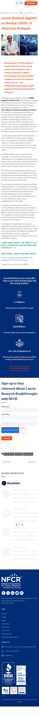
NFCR (17, 15)
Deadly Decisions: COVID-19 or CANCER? (15, 266)
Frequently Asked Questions (10, 639)
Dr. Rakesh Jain (13, 102)
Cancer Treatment (9, 456)
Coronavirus (29, 15)
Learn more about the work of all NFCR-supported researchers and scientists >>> (19, 247)
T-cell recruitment (14, 159)
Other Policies (5, 629)
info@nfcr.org (9, 657)
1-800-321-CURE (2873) (12, 653)
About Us (4, 615)
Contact (3, 619)
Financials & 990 (6, 636)
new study (23, 109)
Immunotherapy (28, 456)
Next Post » (32, 464)
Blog (23, 15)
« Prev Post (6, 464)
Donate (3, 622)
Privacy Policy (5, 625)
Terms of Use (5, 632)
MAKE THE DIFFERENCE (19, 370)
